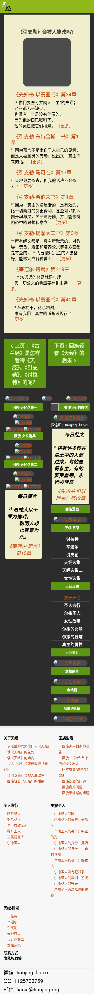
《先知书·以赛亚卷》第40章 (45, 299)
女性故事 (72, 621)
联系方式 (11, 953)
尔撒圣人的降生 (66, 813)
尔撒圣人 (72, 613)
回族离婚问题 (72, 786)
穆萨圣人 (14, 830)
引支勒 (72, 554)
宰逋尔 (72, 547)
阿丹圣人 (14, 813)
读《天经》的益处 (20, 751)
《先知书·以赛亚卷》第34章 (45, 94)
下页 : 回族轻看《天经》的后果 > (69, 353)
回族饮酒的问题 (74, 781)
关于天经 (72, 597)
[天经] (6, 6)
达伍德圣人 (15, 836)
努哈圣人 (14, 819)
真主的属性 (72, 644)
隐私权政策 (13, 958)
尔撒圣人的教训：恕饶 (71, 877)
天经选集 (72, 562)
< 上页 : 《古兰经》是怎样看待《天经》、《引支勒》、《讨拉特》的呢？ (25, 363)
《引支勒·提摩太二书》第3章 (46, 232)
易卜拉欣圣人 (17, 825)
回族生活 (66, 738)
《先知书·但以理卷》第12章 (70, 494)
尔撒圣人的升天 (66, 883)
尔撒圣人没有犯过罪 (69, 871)
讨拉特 (72, 539)
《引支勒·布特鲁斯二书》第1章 (45, 139)
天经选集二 (72, 570)
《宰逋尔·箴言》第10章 (23, 549)
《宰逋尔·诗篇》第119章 (41, 269)
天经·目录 (11, 908)
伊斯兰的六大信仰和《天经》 (29, 746)
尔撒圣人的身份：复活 (71, 842)
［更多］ (65, 126)
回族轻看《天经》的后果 (25, 781)
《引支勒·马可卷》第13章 (43, 172)
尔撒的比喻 (72, 629)
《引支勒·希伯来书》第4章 (44, 196)
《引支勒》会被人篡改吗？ (27, 775)
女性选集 (72, 578)
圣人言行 (72, 605)
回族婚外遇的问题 (75, 792)
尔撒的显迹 (72, 636)
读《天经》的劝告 (20, 757)
